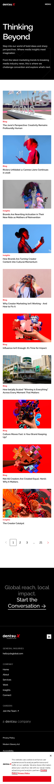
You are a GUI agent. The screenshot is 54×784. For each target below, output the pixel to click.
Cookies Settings (27, 779)
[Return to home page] (9, 4)
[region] (27, 768)
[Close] (51, 756)
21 (40, 542)
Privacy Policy (24, 773)
